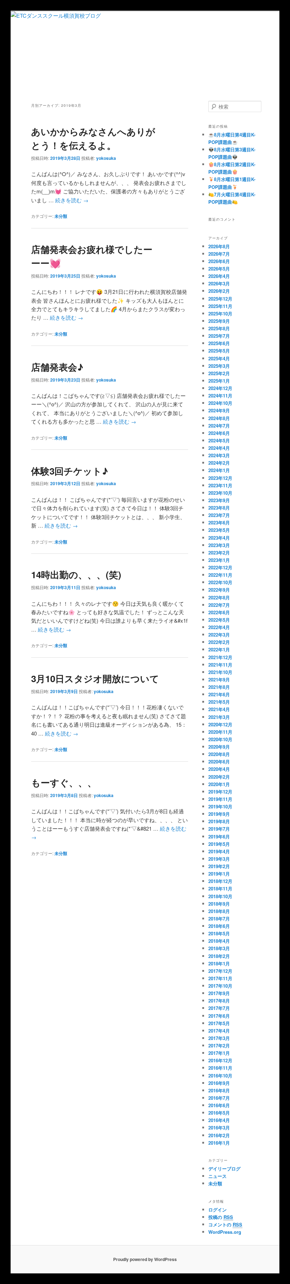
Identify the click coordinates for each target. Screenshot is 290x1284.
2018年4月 (219, 940)
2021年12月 (220, 657)
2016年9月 (219, 1083)
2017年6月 (219, 1015)
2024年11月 (220, 395)
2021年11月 (220, 664)
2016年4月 (219, 1120)
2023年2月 (219, 552)
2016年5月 (219, 1112)
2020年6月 (219, 761)
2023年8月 (219, 507)
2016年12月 (220, 1060)
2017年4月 (219, 1030)
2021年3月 (219, 717)
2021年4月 (219, 709)
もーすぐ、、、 (64, 782)
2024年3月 (219, 455)
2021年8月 (219, 687)
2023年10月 (220, 492)
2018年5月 (219, 933)
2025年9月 (219, 321)
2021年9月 (219, 679)
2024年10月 (220, 403)
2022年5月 (219, 619)
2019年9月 (219, 814)
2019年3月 (219, 858)
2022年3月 (219, 634)
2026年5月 (219, 268)
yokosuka (106, 158)
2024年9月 (219, 410)
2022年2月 (219, 642)
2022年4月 (219, 627)
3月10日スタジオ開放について (95, 678)
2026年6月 (219, 261)
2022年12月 (220, 567)
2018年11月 (220, 888)
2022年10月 (220, 582)
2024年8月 (219, 418)
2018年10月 (220, 896)
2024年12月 (220, 388)
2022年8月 (219, 597)
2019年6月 (219, 836)
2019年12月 (220, 791)
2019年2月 (219, 866)
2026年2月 (219, 290)
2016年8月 (219, 1090)
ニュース (217, 1176)
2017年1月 (219, 1053)
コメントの (225, 1224)
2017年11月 (220, 978)
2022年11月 (220, 574)
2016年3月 (219, 1127)
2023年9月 (219, 500)
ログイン (217, 1209)
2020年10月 (220, 739)
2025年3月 (219, 365)
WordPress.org (224, 1231)
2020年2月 (219, 776)
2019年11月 (220, 799)
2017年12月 (220, 971)
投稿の (220, 1217)
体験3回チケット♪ (69, 470)
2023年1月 (219, 560)
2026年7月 (219, 253)
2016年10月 (220, 1075)
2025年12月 (220, 298)
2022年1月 (219, 649)
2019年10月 (220, 806)
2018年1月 (219, 963)
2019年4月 (219, 851)
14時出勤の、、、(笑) (76, 574)
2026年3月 (219, 283)
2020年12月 (220, 724)
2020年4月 (219, 769)
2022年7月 (219, 605)
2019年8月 (219, 821)
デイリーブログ (224, 1168)
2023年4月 (219, 537)
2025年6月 (219, 343)
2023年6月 (219, 522)
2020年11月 (220, 731)
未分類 (60, 216)
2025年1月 (219, 380)
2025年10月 (220, 313)
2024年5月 (219, 440)
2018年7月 (219, 918)
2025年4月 (219, 358)
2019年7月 (219, 828)
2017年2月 (219, 1045)
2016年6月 (219, 1105)
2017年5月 (219, 1023)
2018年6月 (219, 926)
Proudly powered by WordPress (145, 1259)
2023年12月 (220, 478)
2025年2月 (219, 373)
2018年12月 (220, 881)
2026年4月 (219, 276)
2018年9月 (219, 903)
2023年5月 (219, 530)
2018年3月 (219, 948)
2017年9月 (219, 993)
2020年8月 (219, 754)
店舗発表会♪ (57, 366)
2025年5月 (219, 350)
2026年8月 (219, 246)
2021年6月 (219, 694)
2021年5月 (219, 701)
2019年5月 (219, 844)
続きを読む (71, 200)
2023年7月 (219, 515)
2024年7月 (219, 425)
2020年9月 (219, 746)
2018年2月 (219, 956)
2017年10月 (220, 985)
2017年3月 (219, 1038)
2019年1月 (219, 873)
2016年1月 (219, 1142)
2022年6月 (219, 612)
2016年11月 (220, 1067)
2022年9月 (219, 589)
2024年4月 (219, 448)
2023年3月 (219, 545)
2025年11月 (220, 306)
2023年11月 (220, 485)
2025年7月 (219, 335)
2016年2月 (219, 1135)
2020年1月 (219, 784)
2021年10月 (220, 672)
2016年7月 (219, 1097)
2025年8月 (219, 328)
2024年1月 (219, 470)
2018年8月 (219, 911)
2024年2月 (219, 462)
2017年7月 (219, 1008)
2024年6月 (219, 433)
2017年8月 (219, 1000)
